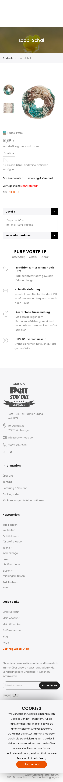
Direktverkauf (11, 612)
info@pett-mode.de (20, 437)
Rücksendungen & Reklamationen (23, 500)
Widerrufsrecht (34, 775)
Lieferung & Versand (40, 178)
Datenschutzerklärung (31, 758)
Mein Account (11, 618)
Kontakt (7, 482)
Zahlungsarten (11, 494)
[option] (9, 88)
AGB (8, 777)
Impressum (52, 775)
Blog (5, 636)
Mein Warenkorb (12, 624)
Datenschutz (21, 777)
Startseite (8, 58)
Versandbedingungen (45, 777)
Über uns (8, 475)
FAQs (6, 642)
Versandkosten (30, 146)
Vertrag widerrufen (16, 649)
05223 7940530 (17, 445)
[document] (31, 736)
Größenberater (13, 178)
